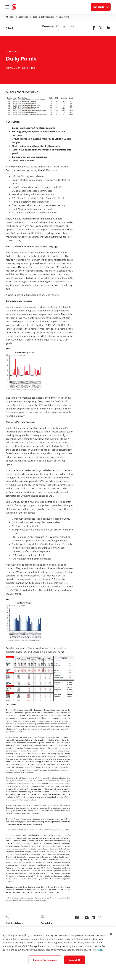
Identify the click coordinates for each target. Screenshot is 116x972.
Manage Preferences (45, 959)
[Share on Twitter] (101, 28)
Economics (24, 17)
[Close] (111, 934)
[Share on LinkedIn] (108, 28)
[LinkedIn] (93, 917)
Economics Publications (43, 17)
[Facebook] (77, 917)
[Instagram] (99, 917)
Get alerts (102, 6)
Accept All (75, 959)
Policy (100, 949)
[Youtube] (87, 917)
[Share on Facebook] (94, 28)
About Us (10, 17)
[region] (58, 949)
